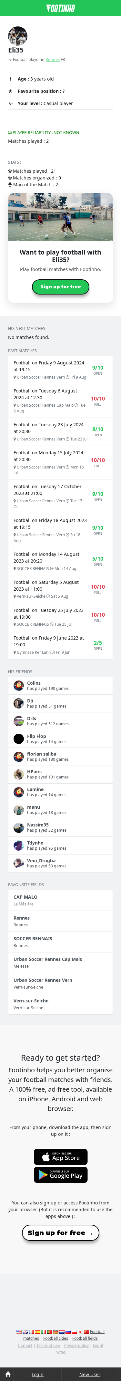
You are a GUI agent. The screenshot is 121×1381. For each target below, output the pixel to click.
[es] (37, 1331)
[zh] (86, 1331)
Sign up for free (60, 287)
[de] (55, 1331)
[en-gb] (25, 1331)
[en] (19, 1331)
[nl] (62, 1331)
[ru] (68, 1331)
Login (38, 1374)
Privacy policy (76, 1345)
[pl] (74, 1331)
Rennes (52, 59)
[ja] (80, 1331)
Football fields (85, 1338)
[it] (43, 1331)
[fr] (31, 1331)
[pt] (49, 1331)
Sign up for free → (61, 1233)
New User (89, 1374)
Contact (25, 1345)
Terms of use (48, 1345)
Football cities (55, 1338)
